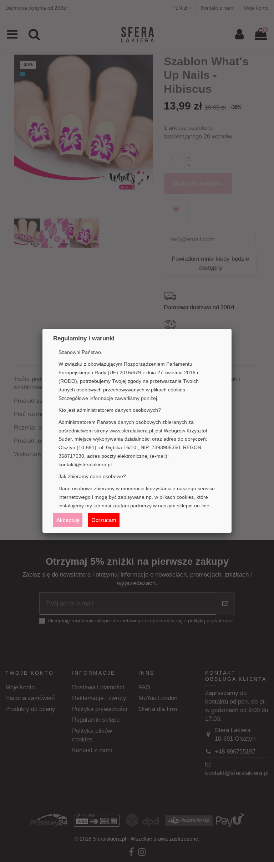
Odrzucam (103, 520)
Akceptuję (68, 520)
